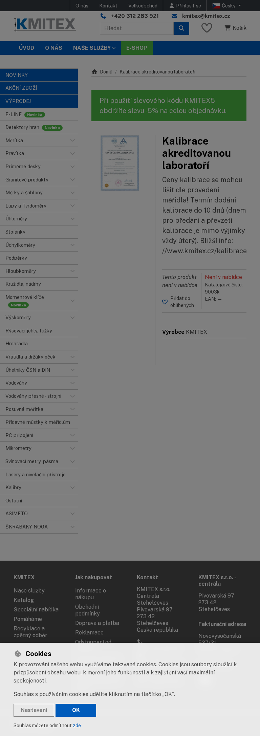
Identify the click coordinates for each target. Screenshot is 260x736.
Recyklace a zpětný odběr (30, 631)
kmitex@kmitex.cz (206, 16)
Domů (106, 71)
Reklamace (89, 632)
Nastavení (34, 710)
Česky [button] (228, 5)
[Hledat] (181, 28)
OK (76, 710)
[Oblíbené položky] (207, 28)
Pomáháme (28, 619)
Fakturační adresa (222, 624)
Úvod (26, 48)
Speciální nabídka (36, 609)
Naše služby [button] (92, 48)
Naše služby (29, 590)
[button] (72, 140)
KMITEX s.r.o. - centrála (217, 580)
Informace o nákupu (90, 594)
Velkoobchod (142, 5)
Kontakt (108, 5)
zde (77, 725)
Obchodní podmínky (87, 610)
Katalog (24, 600)
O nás (81, 5)
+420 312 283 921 (135, 16)
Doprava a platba (97, 623)
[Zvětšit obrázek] (119, 163)
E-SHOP (136, 48)
